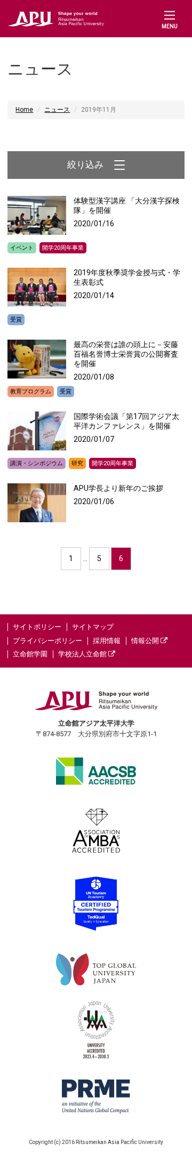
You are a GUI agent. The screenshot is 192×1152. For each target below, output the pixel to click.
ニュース (57, 109)
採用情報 (107, 641)
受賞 (16, 319)
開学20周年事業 (63, 247)
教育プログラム (30, 391)
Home (24, 109)
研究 (77, 463)
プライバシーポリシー (47, 641)
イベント (22, 247)
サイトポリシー (37, 627)
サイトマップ (93, 627)
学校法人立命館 (83, 654)
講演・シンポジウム (36, 463)
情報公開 (146, 641)
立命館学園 (30, 654)
